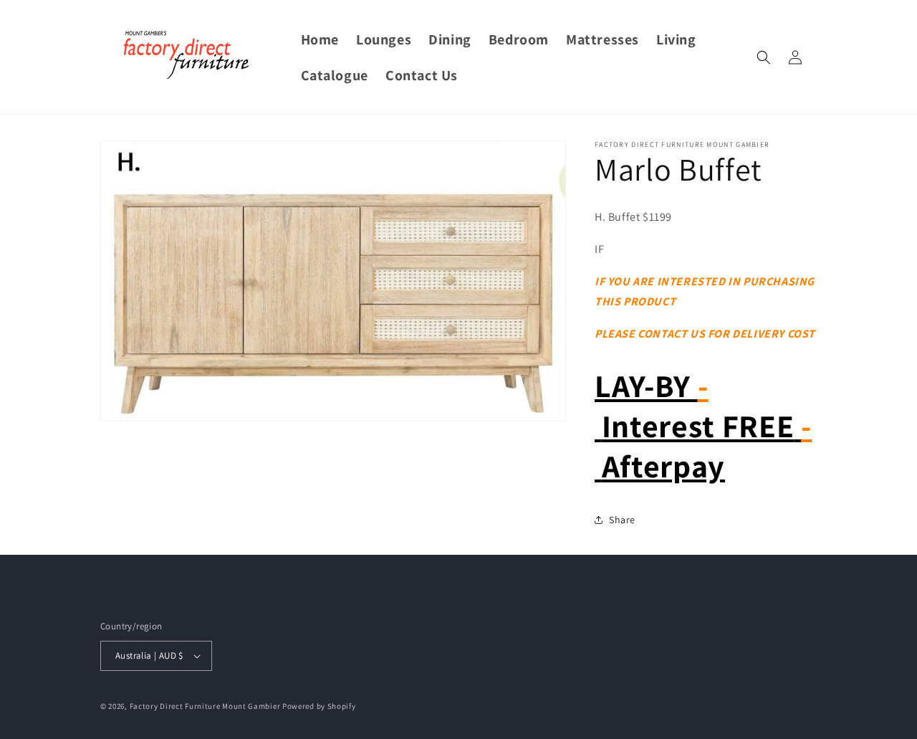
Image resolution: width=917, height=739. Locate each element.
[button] (763, 57)
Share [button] (622, 519)
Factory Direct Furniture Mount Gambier (205, 706)
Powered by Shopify (319, 706)
